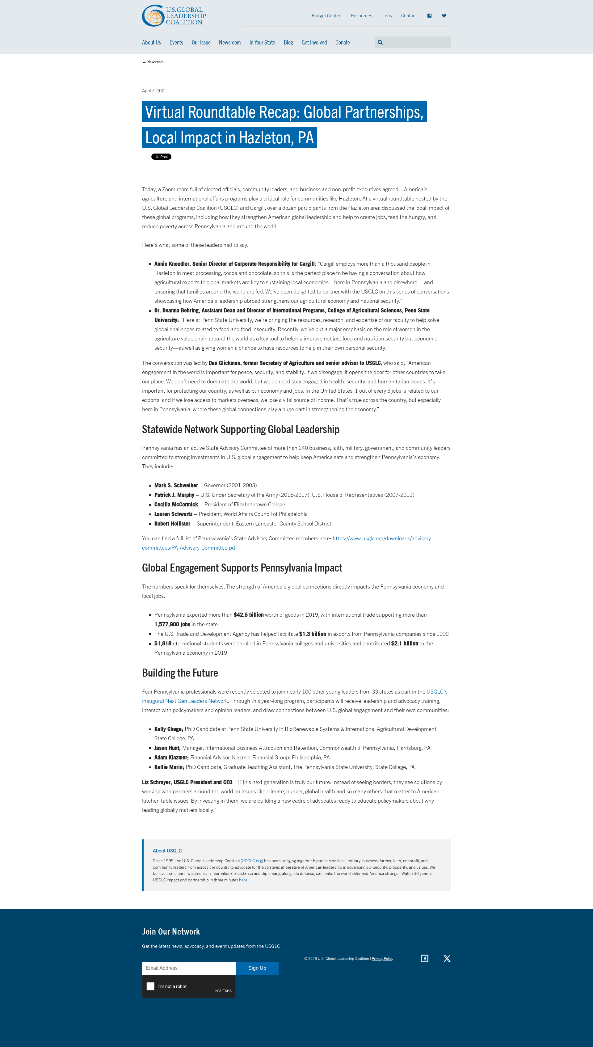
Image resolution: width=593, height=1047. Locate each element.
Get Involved (314, 42)
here (243, 879)
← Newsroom (152, 61)
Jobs (387, 15)
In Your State (262, 42)
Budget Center (326, 15)
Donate (342, 42)
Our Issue (201, 42)
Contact (409, 15)
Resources (361, 15)
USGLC (174, 16)
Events (176, 42)
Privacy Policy (382, 958)
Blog (288, 42)
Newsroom (230, 42)
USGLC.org (252, 860)
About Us (151, 42)
